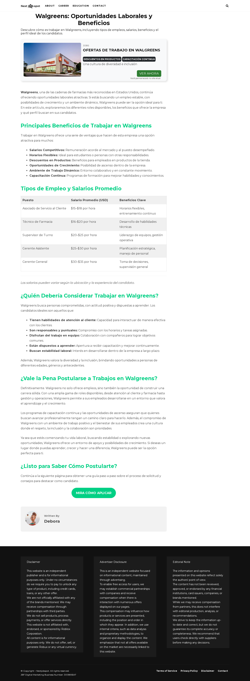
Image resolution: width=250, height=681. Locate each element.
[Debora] (32, 524)
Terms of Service (166, 670)
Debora (52, 521)
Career (63, 5)
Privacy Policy (189, 670)
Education (81, 5)
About (50, 5)
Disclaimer (207, 670)
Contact (99, 5)
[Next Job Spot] (31, 7)
